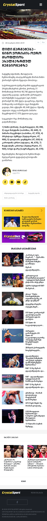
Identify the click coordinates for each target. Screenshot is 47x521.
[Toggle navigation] (41, 4)
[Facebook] (5, 182)
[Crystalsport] (14, 5)
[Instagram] (12, 182)
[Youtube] (18, 182)
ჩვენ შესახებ (37, 493)
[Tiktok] (25, 182)
